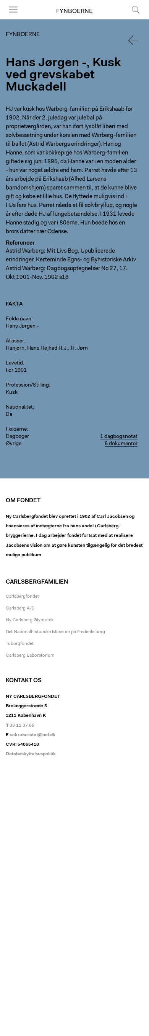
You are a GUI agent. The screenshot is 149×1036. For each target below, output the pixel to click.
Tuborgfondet (20, 643)
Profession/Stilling (27, 385)
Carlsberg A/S (20, 608)
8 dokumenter (121, 444)
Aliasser (15, 341)
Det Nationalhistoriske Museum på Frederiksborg (55, 632)
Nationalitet (19, 407)
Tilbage (134, 40)
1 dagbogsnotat (119, 436)
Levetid (14, 363)
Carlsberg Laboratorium (30, 655)
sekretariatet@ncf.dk (32, 735)
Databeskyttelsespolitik (31, 754)
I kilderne (16, 429)
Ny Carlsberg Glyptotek (29, 620)
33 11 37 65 (22, 725)
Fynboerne (74, 11)
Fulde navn (18, 319)
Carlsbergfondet (22, 596)
